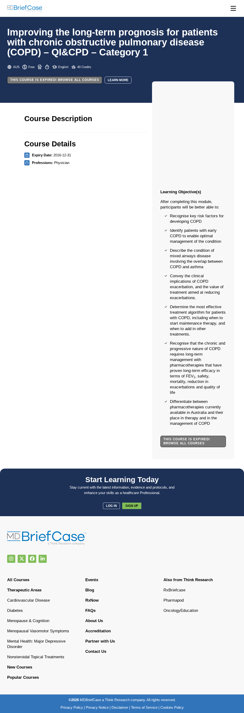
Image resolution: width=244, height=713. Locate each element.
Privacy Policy (72, 707)
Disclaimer (120, 707)
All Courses (18, 580)
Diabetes (15, 610)
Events (91, 580)
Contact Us (95, 651)
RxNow (92, 600)
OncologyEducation (180, 610)
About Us (94, 621)
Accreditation (98, 631)
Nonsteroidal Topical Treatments (35, 657)
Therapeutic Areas (24, 590)
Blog (89, 590)
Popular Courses (23, 677)
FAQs (90, 610)
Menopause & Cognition (28, 621)
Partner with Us (100, 641)
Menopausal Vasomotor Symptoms (38, 631)
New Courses (19, 667)
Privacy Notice (97, 707)
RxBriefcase (174, 590)
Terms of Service (144, 707)
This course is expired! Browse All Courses (54, 80)
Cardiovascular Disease (28, 600)
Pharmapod (173, 600)
